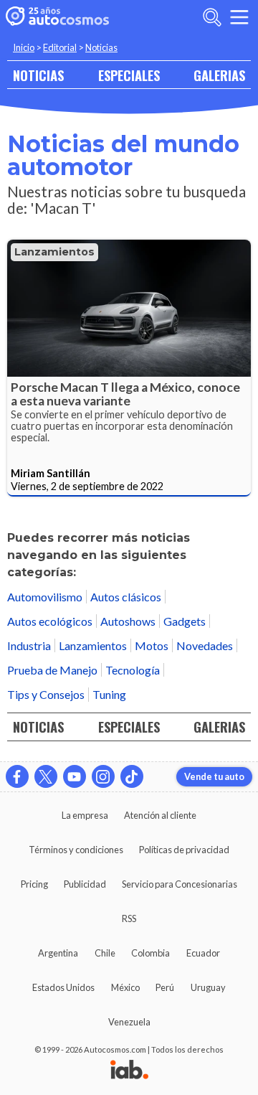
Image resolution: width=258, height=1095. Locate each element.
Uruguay (208, 987)
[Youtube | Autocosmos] (74, 776)
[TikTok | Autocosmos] (131, 776)
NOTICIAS (38, 75)
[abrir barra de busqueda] (212, 17)
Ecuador (203, 953)
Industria (29, 645)
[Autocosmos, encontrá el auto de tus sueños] (57, 17)
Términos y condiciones (76, 849)
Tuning (109, 694)
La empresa (85, 815)
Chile (105, 953)
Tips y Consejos (46, 694)
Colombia (150, 953)
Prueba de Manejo (52, 670)
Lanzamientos (54, 251)
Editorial (60, 47)
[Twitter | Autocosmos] (45, 776)
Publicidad (85, 884)
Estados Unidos (63, 987)
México (125, 987)
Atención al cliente (160, 815)
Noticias (101, 47)
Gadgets (184, 621)
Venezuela (129, 1022)
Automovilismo (44, 596)
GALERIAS (219, 75)
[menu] (239, 17)
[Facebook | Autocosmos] (17, 776)
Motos (151, 645)
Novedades (204, 645)
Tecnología (132, 670)
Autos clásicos (125, 596)
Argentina (58, 953)
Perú (165, 987)
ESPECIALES (129, 75)
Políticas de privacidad (184, 849)
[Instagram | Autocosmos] (103, 776)
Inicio (23, 47)
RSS (129, 918)
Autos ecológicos (49, 621)
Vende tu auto (214, 776)
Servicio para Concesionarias (179, 884)
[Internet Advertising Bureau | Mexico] (129, 1070)
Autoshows (128, 621)
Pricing (34, 884)
